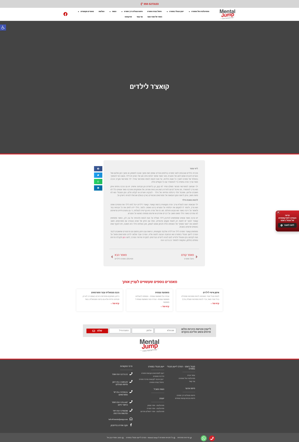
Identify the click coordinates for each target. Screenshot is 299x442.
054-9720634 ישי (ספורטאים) (121, 393)
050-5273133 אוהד (120, 374)
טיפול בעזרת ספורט (154, 11)
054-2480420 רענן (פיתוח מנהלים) (120, 383)
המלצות (101, 11)
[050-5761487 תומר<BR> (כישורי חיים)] (131, 401)
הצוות (114, 11)
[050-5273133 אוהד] (131, 373)
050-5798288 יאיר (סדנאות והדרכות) (120, 412)
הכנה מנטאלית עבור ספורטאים (105, 292)
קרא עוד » (215, 303)
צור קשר (140, 17)
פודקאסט (128, 17)
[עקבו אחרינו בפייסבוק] (131, 424)
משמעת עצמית (162, 292)
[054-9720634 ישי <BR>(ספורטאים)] (131, 391)
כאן (124, 237)
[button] (3, 27)
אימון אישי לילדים (211, 292)
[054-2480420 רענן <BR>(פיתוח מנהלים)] (131, 381)
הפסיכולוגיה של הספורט (200, 11)
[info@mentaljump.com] (131, 418)
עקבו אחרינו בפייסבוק (119, 425)
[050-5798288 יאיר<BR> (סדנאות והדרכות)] (131, 410)
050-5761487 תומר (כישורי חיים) (120, 403)
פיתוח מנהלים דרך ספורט (133, 11)
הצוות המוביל (159, 389)
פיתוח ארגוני (190, 388)
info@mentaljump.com (118, 419)
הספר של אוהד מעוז (154, 17)
